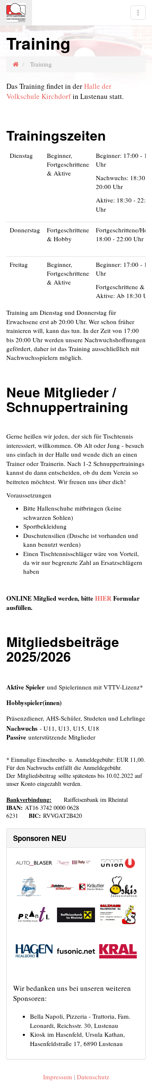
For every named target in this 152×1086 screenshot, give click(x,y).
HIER (103, 598)
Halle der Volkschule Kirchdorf (58, 91)
